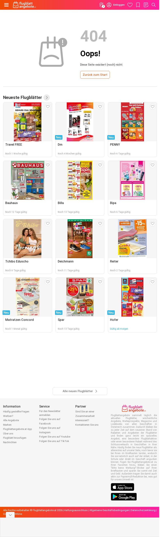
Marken (7, 424)
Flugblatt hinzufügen (14, 437)
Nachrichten (10, 442)
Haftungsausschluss (76, 510)
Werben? (8, 416)
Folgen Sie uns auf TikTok (54, 441)
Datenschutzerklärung (143, 510)
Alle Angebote (11, 420)
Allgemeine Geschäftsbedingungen (109, 510)
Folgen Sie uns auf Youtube (54, 436)
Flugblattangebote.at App (17, 429)
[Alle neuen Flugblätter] (47, 97)
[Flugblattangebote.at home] (24, 5)
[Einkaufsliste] (146, 5)
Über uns (8, 433)
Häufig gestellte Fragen (16, 411)
